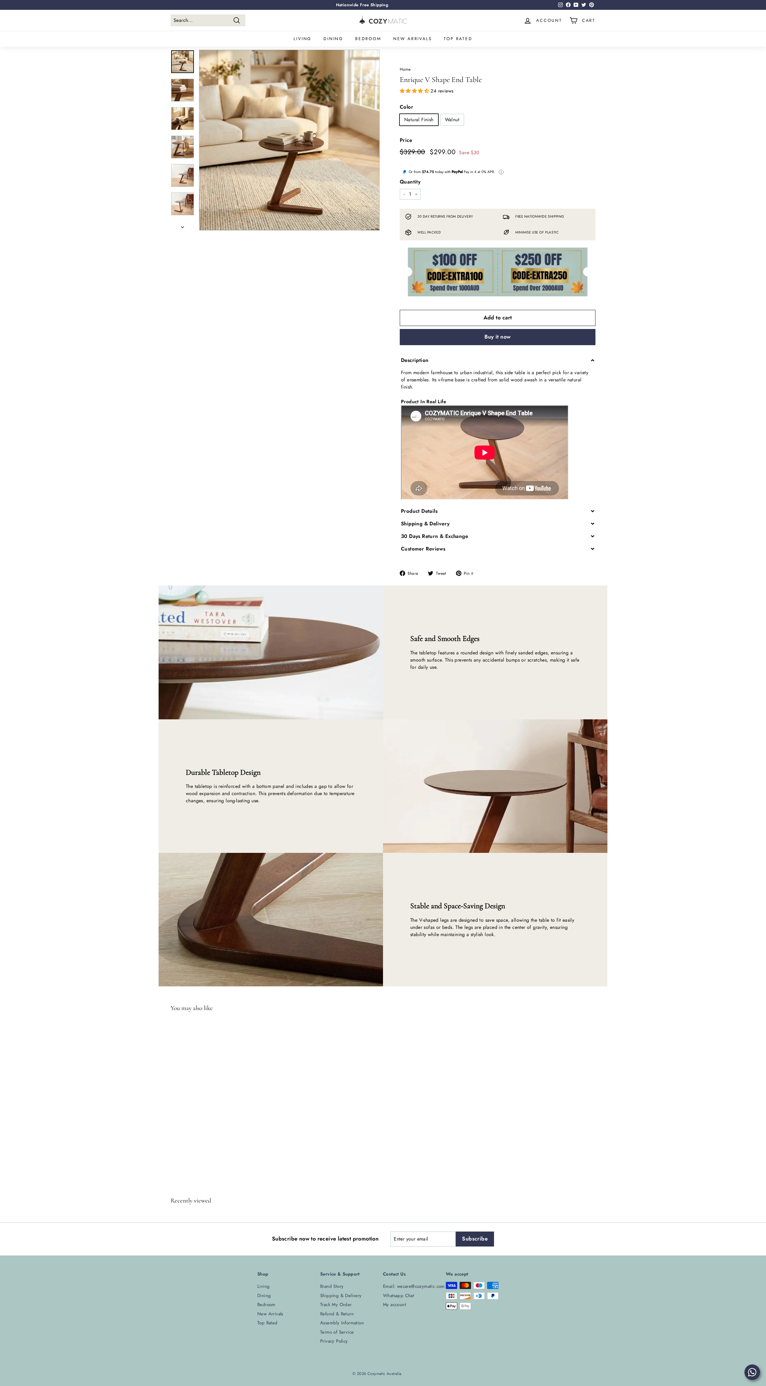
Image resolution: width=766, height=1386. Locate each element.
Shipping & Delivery (341, 1295)
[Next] (182, 225)
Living (302, 39)
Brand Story (332, 1286)
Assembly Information (342, 1323)
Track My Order (336, 1304)
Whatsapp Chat (398, 1295)
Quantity (410, 181)
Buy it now (497, 337)
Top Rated (458, 39)
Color (406, 106)
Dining (333, 39)
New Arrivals (412, 39)
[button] (415, 90)
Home (405, 69)
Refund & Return (337, 1314)
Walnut (452, 119)
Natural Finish (419, 119)
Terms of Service (337, 1332)
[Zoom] (289, 140)
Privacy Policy (334, 1341)
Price (406, 140)
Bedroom (368, 39)
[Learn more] (501, 172)
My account (394, 1304)
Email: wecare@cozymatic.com (414, 1286)
